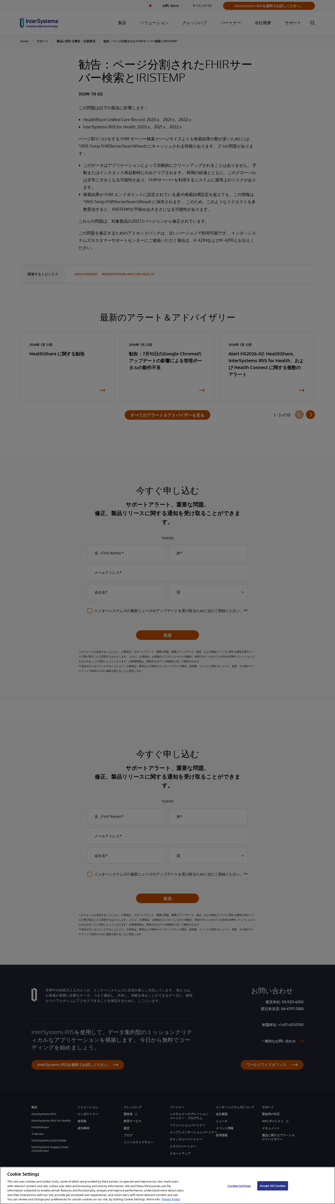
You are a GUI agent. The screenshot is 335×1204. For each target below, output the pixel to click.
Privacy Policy (171, 1199)
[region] (167, 1185)
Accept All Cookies (273, 1185)
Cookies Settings (239, 1185)
